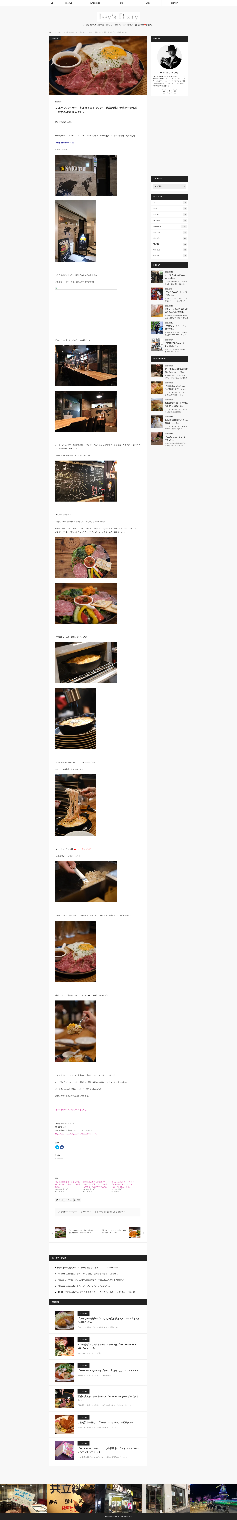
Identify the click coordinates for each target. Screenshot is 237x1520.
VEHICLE (169, 250)
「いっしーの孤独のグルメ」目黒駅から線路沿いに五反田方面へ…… (176, 411)
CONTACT (174, 3)
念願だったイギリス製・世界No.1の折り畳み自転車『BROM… (176, 350)
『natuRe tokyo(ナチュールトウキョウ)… (176, 438)
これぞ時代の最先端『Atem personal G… (175, 276)
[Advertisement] (169, 136)
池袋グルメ (121, 1212)
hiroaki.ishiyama (71, 1212)
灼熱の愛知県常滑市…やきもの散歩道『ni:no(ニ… (176, 421)
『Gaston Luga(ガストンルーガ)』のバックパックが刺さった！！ (86, 1286)
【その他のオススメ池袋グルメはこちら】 (71, 1110)
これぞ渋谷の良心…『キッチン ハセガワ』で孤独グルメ (106, 1422)
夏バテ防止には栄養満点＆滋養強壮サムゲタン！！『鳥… (176, 370)
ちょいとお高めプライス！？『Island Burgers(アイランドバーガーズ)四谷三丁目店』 (123, 1184)
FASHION (169, 220)
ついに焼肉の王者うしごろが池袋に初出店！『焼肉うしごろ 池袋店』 (67, 1184)
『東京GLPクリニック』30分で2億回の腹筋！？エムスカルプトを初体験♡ (90, 1280)
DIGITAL (169, 214)
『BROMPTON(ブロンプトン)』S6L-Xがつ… (175, 344)
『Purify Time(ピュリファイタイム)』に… (176, 293)
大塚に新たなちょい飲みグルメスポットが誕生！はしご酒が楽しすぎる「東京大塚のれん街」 (95, 1184)
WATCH (169, 256)
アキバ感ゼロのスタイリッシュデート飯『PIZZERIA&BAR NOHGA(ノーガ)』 (107, 1346)
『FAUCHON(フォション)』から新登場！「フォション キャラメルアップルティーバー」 (108, 1450)
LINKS (148, 3)
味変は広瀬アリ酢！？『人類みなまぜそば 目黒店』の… (176, 404)
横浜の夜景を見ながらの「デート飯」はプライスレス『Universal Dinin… (89, 1268)
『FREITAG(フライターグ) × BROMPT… (175, 327)
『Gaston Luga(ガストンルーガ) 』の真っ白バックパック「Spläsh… (87, 1274)
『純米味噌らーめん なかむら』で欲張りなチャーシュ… (175, 387)
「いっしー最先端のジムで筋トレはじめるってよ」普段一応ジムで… (176, 283)
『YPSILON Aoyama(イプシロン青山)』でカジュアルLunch (108, 1370)
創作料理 (100, 1212)
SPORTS (169, 238)
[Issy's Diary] (118, 21)
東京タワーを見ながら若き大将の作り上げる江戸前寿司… (176, 310)
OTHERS (169, 232)
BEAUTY (169, 208)
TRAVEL (169, 244)
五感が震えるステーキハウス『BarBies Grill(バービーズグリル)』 (108, 1398)
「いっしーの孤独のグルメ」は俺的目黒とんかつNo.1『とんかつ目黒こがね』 (109, 1320)
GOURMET (55, 38)
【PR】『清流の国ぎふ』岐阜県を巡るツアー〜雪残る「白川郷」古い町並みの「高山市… (97, 1292)
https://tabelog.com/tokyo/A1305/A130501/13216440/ (76, 1134)
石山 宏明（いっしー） (169, 72)
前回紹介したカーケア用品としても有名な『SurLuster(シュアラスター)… (176, 301)
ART (169, 203)
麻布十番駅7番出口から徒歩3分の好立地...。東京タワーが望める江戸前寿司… (176, 318)
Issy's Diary (116, 1516)
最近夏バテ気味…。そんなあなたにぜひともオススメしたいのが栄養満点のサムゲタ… (176, 378)
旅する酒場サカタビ (110, 1212)
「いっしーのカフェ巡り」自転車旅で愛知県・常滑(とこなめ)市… (176, 428)
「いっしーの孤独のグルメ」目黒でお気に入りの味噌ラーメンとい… (176, 394)
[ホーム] (52, 3)
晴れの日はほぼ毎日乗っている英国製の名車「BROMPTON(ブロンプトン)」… (176, 335)
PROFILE (68, 3)
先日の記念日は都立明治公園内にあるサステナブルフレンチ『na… (176, 444)
